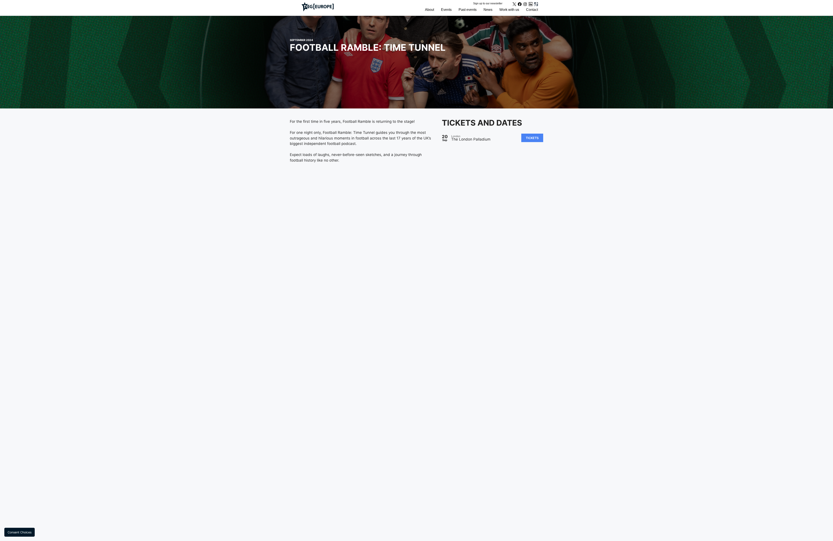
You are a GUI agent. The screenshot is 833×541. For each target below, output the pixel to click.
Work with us (509, 9)
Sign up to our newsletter (487, 3)
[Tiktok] (536, 4)
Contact (532, 9)
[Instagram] (525, 4)
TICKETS (532, 138)
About (429, 9)
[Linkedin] (531, 4)
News (488, 9)
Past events (468, 9)
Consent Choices (19, 532)
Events (446, 9)
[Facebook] (520, 4)
